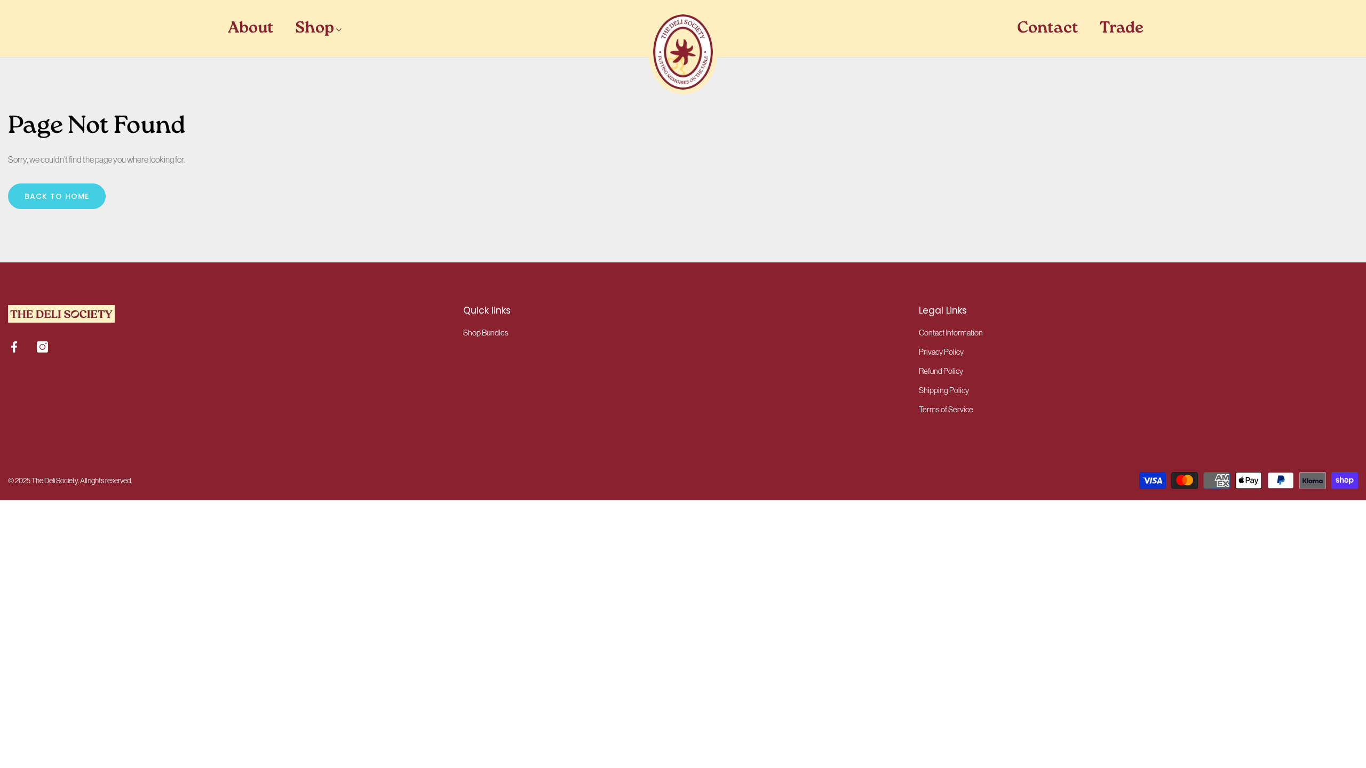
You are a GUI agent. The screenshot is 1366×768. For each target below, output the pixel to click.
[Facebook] (14, 347)
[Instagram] (42, 347)
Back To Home (57, 196)
